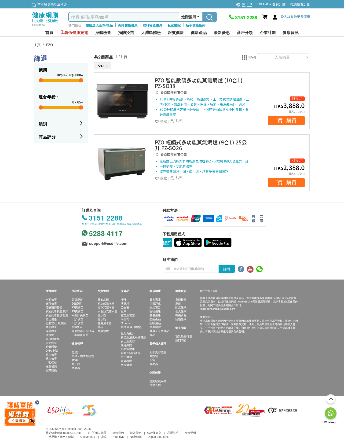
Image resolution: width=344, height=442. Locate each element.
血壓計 (76, 352)
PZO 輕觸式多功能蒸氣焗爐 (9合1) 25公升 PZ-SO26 (201, 144)
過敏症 (50, 335)
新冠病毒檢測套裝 (57, 315)
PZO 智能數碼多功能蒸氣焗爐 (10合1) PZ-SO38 (199, 82)
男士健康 (51, 319)
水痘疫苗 (77, 327)
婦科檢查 (51, 303)
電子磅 (76, 364)
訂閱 (226, 268)
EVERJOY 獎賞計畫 (271, 4)
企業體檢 (51, 370)
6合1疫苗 (77, 323)
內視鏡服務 (53, 339)
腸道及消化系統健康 (133, 337)
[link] (122, 101)
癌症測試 (51, 343)
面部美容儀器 (158, 352)
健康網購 (136, 436)
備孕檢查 (51, 331)
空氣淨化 (155, 303)
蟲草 (123, 311)
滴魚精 (125, 319)
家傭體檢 (51, 346)
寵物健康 (155, 311)
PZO (49, 44)
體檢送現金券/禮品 (99, 25)
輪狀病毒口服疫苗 (83, 331)
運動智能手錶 (158, 381)
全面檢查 (51, 299)
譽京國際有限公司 (174, 92)
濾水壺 (102, 315)
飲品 (152, 335)
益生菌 (125, 307)
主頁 (37, 44)
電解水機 (103, 331)
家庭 (104, 436)
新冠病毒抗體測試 (57, 311)
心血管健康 (128, 349)
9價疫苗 (77, 303)
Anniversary (87, 436)
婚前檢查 (51, 327)
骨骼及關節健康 (130, 353)
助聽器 (76, 368)
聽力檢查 (51, 358)
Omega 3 (126, 323)
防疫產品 (155, 319)
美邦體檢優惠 (128, 25)
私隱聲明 (173, 433)
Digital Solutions (158, 436)
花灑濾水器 (105, 323)
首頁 (49, 32)
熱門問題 (181, 340)
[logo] (45, 26)
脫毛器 (154, 364)
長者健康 (155, 315)
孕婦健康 (126, 365)
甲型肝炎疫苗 (80, 315)
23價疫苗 (77, 307)
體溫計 (76, 360)
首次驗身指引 (183, 336)
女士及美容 (128, 341)
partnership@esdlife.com (221, 308)
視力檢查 (51, 354)
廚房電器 (155, 307)
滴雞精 (125, 303)
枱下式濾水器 (106, 307)
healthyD (118, 436)
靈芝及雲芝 (128, 315)
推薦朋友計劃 (300, 4)
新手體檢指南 (195, 25)
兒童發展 (51, 366)
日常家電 (155, 299)
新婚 (71, 436)
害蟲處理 (155, 327)
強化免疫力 (128, 333)
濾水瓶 (102, 319)
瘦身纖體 (126, 345)
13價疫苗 (77, 311)
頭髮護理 (126, 361)
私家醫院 (174, 25)
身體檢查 (181, 299)
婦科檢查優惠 (152, 25)
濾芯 (100, 327)
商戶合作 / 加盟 (97, 433)
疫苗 (178, 303)
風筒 (152, 360)
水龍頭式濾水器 (107, 311)
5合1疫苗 (77, 319)
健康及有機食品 (159, 331)
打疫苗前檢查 (54, 307)
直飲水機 (103, 299)
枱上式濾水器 (106, 303)
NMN (124, 299)
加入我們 (135, 433)
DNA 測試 (52, 350)
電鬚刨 (154, 356)
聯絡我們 (118, 433)
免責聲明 (190, 433)
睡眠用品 (155, 323)
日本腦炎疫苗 (80, 335)
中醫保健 (51, 362)
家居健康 (181, 307)
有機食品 (181, 315)
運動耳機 (155, 385)
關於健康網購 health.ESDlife (63, 433)
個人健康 (181, 311)
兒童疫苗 (77, 299)
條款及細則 (154, 433)
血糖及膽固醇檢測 (83, 356)
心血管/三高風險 (56, 323)
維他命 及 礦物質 (131, 327)
